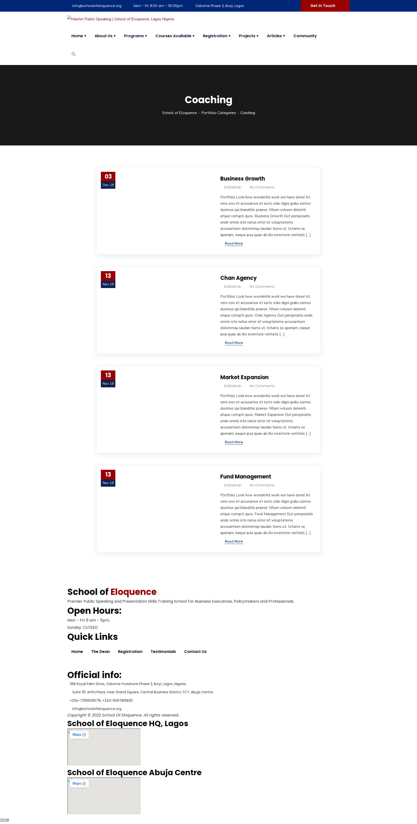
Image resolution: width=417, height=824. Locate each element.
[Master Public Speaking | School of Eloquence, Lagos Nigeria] (120, 19)
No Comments (262, 187)
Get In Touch (322, 5)
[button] (73, 55)
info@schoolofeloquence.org (96, 5)
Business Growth (242, 178)
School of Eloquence (179, 113)
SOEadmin (232, 187)
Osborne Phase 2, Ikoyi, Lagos (219, 5)
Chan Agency (238, 278)
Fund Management (245, 476)
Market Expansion (244, 377)
